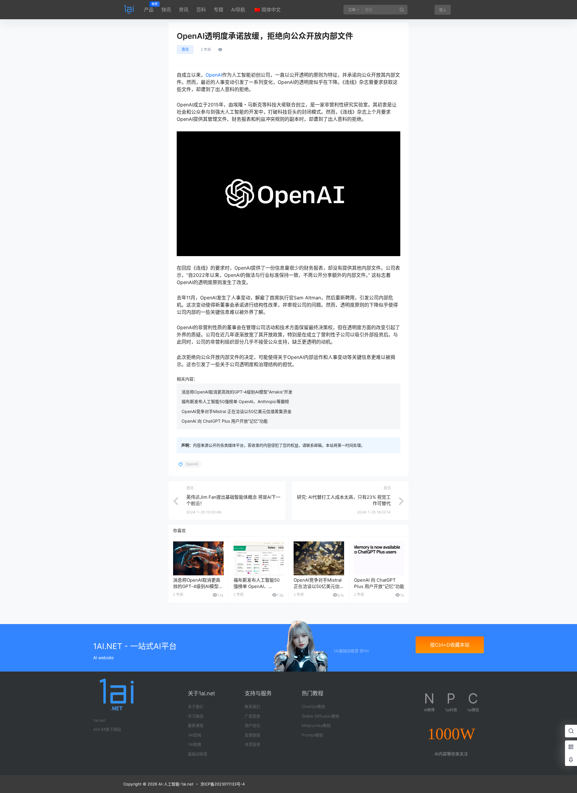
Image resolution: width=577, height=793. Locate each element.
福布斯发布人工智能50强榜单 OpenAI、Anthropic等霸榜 (235, 401)
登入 (442, 10)
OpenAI (214, 75)
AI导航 (238, 10)
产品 (149, 7)
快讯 (166, 10)
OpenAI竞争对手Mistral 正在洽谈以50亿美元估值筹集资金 (237, 411)
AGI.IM (99, 729)
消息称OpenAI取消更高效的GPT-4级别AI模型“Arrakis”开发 (237, 391)
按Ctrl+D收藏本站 (449, 645)
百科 (201, 10)
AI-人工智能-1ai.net (175, 784)
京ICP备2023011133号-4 (222, 784)
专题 (218, 10)
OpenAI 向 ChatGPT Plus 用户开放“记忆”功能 (225, 421)
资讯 (183, 10)
